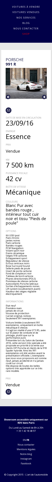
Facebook (26, 463)
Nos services (26, 17)
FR (28, 440)
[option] (26, 83)
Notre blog (26, 454)
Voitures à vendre (26, 6)
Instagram (26, 458)
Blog (26, 23)
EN (24, 440)
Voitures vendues (26, 12)
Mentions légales (26, 449)
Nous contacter (26, 28)
